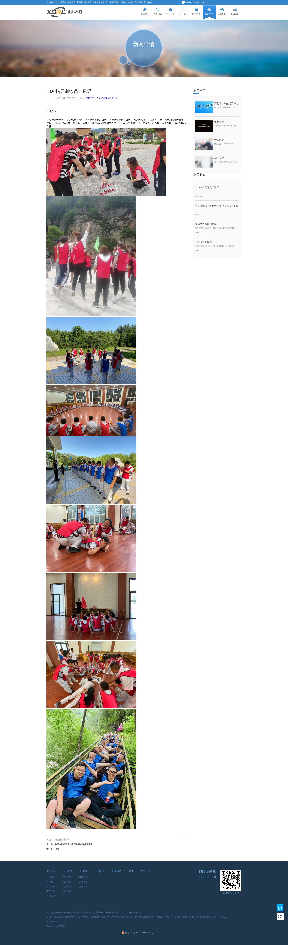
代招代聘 (67, 886)
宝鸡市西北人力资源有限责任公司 (102, 98)
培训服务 (67, 882)
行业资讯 (83, 882)
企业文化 (50, 896)
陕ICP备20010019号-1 (134, 912)
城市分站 (145, 871)
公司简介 (50, 877)
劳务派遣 (67, 877)
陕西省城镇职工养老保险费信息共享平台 (74, 844)
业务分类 (67, 871)
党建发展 (83, 886)
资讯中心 (84, 871)
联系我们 (100, 871)
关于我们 (51, 871)
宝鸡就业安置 (86, 2)
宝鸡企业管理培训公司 (115, 2)
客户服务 (50, 882)
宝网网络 (61, 926)
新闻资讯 (83, 877)
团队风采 (50, 886)
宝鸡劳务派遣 (98, 2)
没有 (57, 849)
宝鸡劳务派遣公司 (61, 839)
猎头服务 (67, 891)
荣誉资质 (50, 891)
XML (131, 871)
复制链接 (76, 912)
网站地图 (117, 871)
